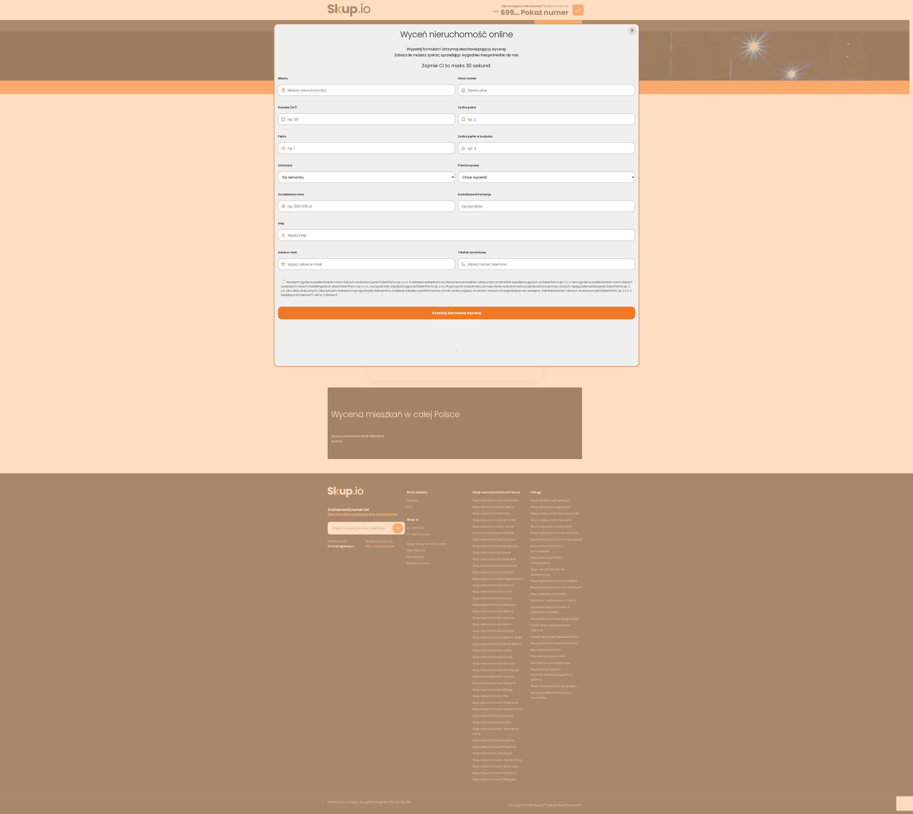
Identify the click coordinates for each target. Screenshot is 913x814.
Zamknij (632, 31)
